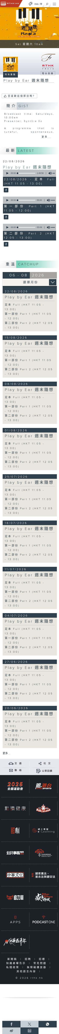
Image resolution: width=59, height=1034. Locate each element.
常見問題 (40, 963)
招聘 (29, 959)
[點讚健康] (15, 808)
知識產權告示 (16, 963)
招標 (43, 959)
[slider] (26, 173)
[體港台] (43, 786)
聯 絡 (18, 770)
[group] (49, 173)
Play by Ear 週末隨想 (27, 167)
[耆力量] (15, 897)
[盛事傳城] (43, 897)
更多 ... (6, 753)
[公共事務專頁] (15, 853)
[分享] (40, 763)
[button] (7, 173)
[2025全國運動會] (15, 786)
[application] (29, 173)
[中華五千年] (15, 942)
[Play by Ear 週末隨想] (5, 190)
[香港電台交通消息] (11, 763)
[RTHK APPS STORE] (15, 920)
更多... (47, 137)
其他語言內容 (27, 971)
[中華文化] (15, 875)
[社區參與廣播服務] (43, 853)
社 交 (47, 763)
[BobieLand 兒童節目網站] (43, 808)
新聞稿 (13, 959)
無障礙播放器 (37, 967)
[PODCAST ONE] (43, 920)
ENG (37, 4)
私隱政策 (13, 967)
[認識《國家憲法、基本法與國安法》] (43, 875)
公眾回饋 (47, 771)
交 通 (18, 763)
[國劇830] (15, 831)
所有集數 (10, 74)
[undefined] (30, 3)
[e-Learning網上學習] (43, 831)
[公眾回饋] (38, 770)
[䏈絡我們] (11, 770)
